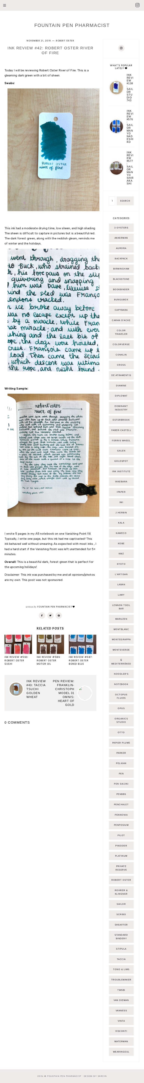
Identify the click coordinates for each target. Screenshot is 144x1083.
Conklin (121, 355)
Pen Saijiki (121, 784)
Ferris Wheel (121, 440)
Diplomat (121, 396)
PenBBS (121, 794)
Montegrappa (121, 639)
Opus (121, 708)
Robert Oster (65, 40)
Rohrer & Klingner (121, 892)
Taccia (121, 959)
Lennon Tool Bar (121, 607)
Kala (121, 523)
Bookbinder (121, 289)
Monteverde (121, 650)
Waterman (121, 1041)
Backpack (121, 258)
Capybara (121, 310)
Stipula (121, 949)
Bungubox (121, 299)
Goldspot (121, 461)
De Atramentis (121, 375)
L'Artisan (121, 574)
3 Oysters (121, 228)
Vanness (121, 1010)
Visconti (121, 1031)
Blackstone (121, 279)
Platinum (121, 856)
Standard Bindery (121, 937)
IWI (121, 502)
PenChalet (121, 804)
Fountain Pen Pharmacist (72, 25)
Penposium (121, 825)
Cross (121, 365)
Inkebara (121, 481)
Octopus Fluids (121, 696)
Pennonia (121, 815)
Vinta (121, 1021)
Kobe (121, 543)
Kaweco (121, 533)
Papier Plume (121, 743)
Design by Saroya (95, 1076)
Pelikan (121, 763)
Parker (121, 753)
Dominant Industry (121, 408)
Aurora (121, 248)
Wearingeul (121, 1052)
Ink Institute (121, 471)
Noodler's (121, 674)
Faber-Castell (121, 430)
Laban (121, 584)
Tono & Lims (121, 969)
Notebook (121, 684)
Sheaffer (121, 925)
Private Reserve (121, 868)
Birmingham (121, 269)
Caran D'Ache (121, 320)
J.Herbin (121, 512)
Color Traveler (121, 332)
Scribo (121, 914)
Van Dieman (121, 1000)
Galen (121, 451)
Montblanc (121, 629)
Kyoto (121, 564)
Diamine (121, 385)
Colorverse (121, 344)
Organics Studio (121, 720)
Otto (121, 732)
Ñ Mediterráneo (121, 662)
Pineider (121, 846)
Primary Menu (3, 5)
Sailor (121, 904)
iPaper (121, 492)
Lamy (121, 595)
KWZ (121, 554)
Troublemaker (121, 980)
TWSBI (121, 990)
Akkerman (121, 238)
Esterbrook (121, 420)
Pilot (121, 835)
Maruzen (121, 619)
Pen (121, 773)
